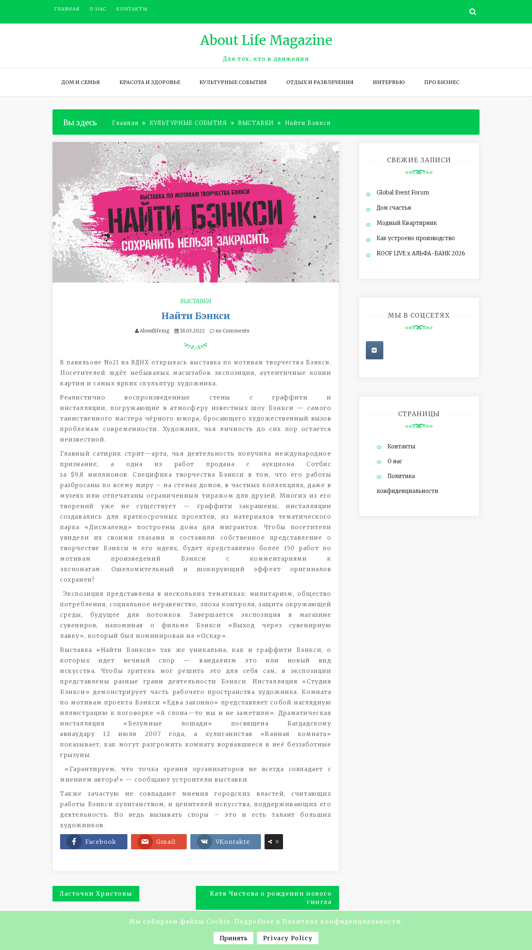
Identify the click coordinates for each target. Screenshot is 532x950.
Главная (67, 9)
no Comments (231, 331)
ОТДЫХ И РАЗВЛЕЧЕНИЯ (320, 82)
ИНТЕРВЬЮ (389, 82)
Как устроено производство (416, 238)
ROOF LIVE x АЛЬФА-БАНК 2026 (421, 253)
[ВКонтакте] (374, 350)
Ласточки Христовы (96, 893)
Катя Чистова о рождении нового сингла (271, 897)
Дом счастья (394, 207)
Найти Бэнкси (195, 316)
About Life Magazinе (266, 40)
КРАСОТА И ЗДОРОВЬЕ (149, 82)
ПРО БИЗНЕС (442, 82)
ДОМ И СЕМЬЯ (80, 82)
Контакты (132, 9)
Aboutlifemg (155, 331)
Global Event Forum (403, 192)
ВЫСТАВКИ (195, 301)
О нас (98, 9)
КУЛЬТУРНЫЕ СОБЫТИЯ (233, 82)
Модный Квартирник (407, 222)
